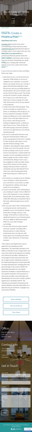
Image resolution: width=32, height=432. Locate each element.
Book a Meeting (16, 299)
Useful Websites (7, 49)
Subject (10, 387)
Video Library (6, 58)
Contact (4, 66)
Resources (5, 45)
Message (11, 394)
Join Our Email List (16, 306)
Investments (17, 36)
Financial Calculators (10, 54)
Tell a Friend (16, 312)
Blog (3, 62)
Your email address (14, 380)
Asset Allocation (8, 41)
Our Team (5, 28)
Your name (11, 373)
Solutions (5, 32)
